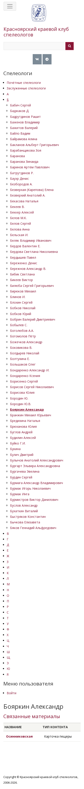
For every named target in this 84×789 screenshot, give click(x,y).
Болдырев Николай (24, 353)
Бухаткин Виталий (24, 511)
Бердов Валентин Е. (25, 246)
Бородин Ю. (19, 398)
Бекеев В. (17, 207)
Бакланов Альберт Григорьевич (34, 145)
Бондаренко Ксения (25, 376)
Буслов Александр (24, 505)
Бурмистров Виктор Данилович (34, 499)
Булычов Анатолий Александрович (36, 460)
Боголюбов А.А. (22, 330)
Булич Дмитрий (21, 455)
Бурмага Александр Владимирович (36, 483)
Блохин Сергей (21, 302)
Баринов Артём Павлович (30, 167)
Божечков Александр (26, 342)
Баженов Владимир (25, 122)
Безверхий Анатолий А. (27, 195)
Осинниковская (19, 736)
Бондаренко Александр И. (29, 370)
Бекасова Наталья (24, 201)
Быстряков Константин (28, 516)
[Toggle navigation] (10, 6)
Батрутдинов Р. (22, 173)
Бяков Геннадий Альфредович (33, 528)
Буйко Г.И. (18, 443)
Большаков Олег (23, 364)
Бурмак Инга (19, 494)
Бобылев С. (18, 325)
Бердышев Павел (23, 257)
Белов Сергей (20, 223)
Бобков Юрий (20, 314)
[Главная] (38, 17)
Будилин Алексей (23, 438)
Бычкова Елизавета (25, 522)
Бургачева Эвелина (24, 471)
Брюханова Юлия (23, 426)
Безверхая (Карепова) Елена (32, 190)
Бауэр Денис (19, 178)
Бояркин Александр (27, 409)
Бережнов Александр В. (28, 269)
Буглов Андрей (21, 432)
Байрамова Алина (23, 139)
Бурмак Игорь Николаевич (30, 488)
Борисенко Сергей (24, 381)
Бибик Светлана (22, 274)
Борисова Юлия (22, 392)
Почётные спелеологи (24, 82)
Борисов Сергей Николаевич (32, 387)
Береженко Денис (23, 263)
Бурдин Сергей (21, 477)
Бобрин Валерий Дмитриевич (32, 319)
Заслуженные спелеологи (26, 88)
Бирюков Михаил (23, 291)
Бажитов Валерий (24, 128)
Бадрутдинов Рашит (25, 116)
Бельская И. (19, 235)
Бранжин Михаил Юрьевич (30, 415)
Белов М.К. (18, 218)
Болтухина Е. (20, 359)
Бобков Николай (22, 308)
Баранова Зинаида (24, 161)
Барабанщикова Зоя (25, 150)
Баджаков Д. (19, 111)
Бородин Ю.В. (20, 404)
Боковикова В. (21, 347)
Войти (11, 693)
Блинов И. (17, 297)
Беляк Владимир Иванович (30, 240)
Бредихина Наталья (25, 421)
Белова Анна (20, 229)
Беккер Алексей (22, 212)
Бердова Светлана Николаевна (34, 252)
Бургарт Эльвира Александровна (35, 466)
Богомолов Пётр (23, 336)
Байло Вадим (20, 133)
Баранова (17, 156)
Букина (15, 449)
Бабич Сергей (20, 105)
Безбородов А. (21, 184)
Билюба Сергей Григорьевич (32, 285)
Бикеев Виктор (21, 280)
